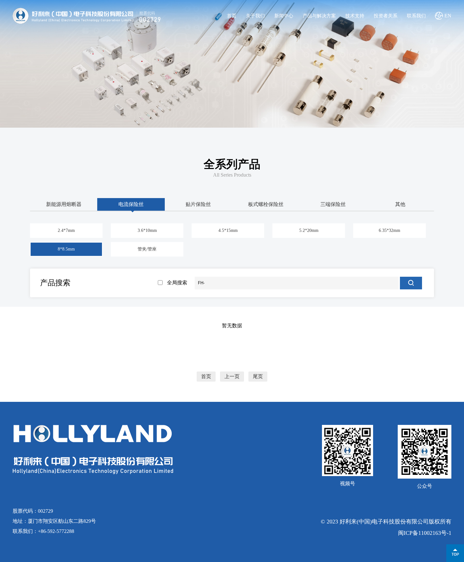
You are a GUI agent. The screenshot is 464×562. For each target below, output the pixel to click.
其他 (400, 204)
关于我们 (255, 15)
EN (447, 15)
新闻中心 (283, 15)
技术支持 (354, 15)
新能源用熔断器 (63, 204)
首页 (231, 15)
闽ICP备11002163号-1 (424, 533)
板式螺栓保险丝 (265, 204)
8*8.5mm (66, 249)
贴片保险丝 (198, 204)
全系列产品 (232, 164)
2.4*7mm (66, 230)
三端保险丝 (333, 204)
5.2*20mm (308, 230)
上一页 (232, 376)
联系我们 (416, 15)
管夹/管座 (147, 249)
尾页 (258, 376)
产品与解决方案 (319, 15)
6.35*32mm (389, 230)
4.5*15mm (228, 230)
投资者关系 (385, 15)
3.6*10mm (147, 230)
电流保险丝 (131, 204)
